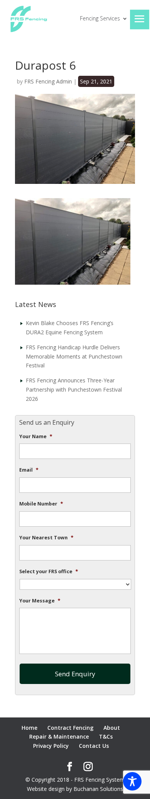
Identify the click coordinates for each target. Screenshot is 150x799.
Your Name (35, 437)
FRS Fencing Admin (48, 81)
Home (29, 727)
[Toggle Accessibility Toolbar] (132, 781)
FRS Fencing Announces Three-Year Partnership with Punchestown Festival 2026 (74, 389)
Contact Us (94, 745)
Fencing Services (100, 19)
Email (28, 470)
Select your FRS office (48, 572)
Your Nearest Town (46, 538)
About (111, 727)
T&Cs (106, 736)
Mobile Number (41, 504)
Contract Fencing (70, 727)
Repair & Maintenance (59, 736)
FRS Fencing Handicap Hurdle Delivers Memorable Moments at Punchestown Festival (74, 356)
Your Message (39, 601)
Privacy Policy (51, 745)
